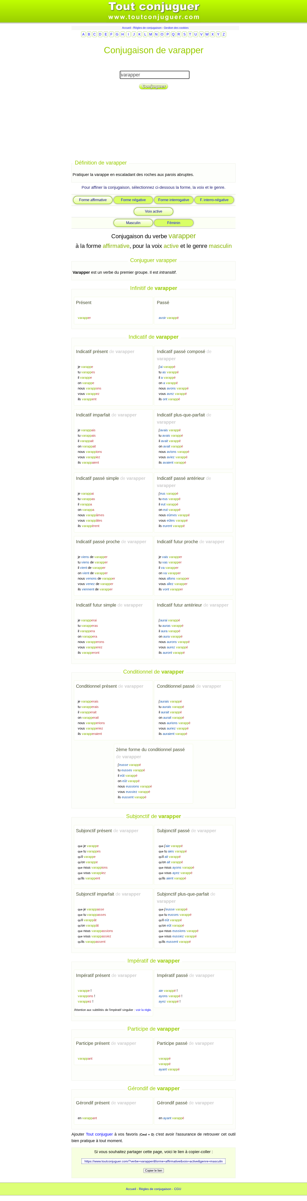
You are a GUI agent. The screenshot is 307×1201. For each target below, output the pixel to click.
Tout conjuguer (99, 1134)
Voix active (153, 211)
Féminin (173, 223)
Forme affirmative (93, 200)
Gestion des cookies (176, 27)
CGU (177, 1189)
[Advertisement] (153, 125)
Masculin (133, 223)
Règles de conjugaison (147, 27)
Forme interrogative (173, 200)
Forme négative (133, 200)
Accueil (126, 27)
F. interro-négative (214, 200)
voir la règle (143, 1010)
